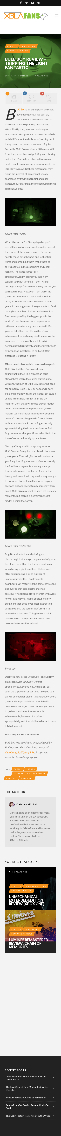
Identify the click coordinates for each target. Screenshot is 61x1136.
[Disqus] (30, 1000)
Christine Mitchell (19, 76)
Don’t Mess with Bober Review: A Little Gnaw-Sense (26, 1078)
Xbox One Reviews (21, 891)
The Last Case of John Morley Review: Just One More (27, 1088)
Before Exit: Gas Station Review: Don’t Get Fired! (27, 1106)
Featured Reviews (17, 51)
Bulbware (27, 778)
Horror (30, 769)
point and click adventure (30, 774)
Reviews (12, 46)
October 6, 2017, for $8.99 (19, 752)
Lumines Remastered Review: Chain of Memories (28, 943)
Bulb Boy (20, 109)
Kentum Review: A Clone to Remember (26, 1097)
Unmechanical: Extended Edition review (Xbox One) (26, 900)
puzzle (18, 769)
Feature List (28, 46)
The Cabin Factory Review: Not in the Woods (29, 1115)
